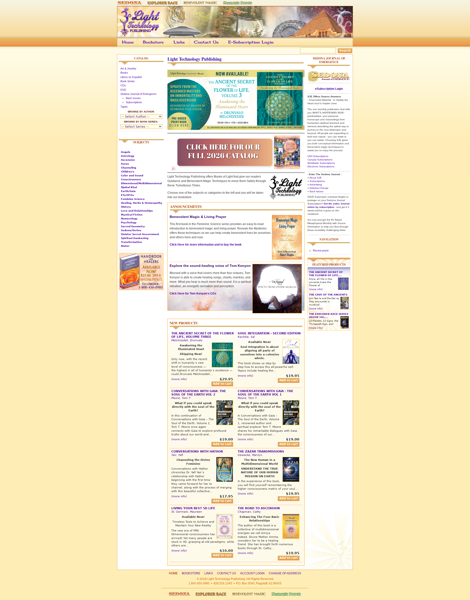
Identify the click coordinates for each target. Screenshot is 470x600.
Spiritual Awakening (134, 238)
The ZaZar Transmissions (261, 451)
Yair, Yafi (177, 455)
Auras (125, 163)
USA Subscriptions (317, 156)
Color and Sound (132, 175)
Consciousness (131, 179)
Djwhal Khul (129, 187)
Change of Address (306, 45)
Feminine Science (133, 199)
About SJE (315, 177)
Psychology (129, 222)
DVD (123, 89)
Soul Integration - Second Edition (269, 333)
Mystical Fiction (131, 214)
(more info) (179, 379)
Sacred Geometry (133, 226)
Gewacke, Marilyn (250, 455)
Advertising (315, 184)
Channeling (128, 167)
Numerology (129, 218)
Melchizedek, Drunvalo (186, 340)
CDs (123, 85)
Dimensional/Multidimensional (141, 183)
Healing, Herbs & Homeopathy (141, 203)
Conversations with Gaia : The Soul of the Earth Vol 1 (265, 392)
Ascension (128, 159)
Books (124, 72)
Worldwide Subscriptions (321, 163)
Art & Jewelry (128, 68)
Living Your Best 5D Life (193, 508)
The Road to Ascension (259, 508)
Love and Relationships (137, 210)
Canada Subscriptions (319, 159)
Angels (125, 152)
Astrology (127, 156)
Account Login (249, 45)
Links (188, 45)
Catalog (141, 58)
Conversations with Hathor (197, 451)
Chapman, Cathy (249, 511)
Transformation (131, 242)
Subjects (141, 142)
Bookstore (161, 45)
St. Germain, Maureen (186, 511)
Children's (127, 171)
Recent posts (321, 250)
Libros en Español (131, 77)
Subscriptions (134, 102)
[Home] (235, 35)
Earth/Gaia (128, 191)
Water (125, 246)
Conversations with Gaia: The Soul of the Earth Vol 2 (198, 392)
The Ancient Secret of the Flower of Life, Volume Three (202, 335)
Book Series (127, 81)
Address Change (319, 188)
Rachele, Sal (246, 337)
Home (173, 573)
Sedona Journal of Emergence (138, 93)
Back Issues (133, 98)
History (126, 206)
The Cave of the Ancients (328, 294)
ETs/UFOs (127, 195)
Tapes (124, 106)
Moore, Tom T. (181, 398)
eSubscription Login (329, 89)
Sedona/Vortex (131, 230)
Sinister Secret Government (140, 234)
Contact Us (214, 45)
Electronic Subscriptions (320, 166)
